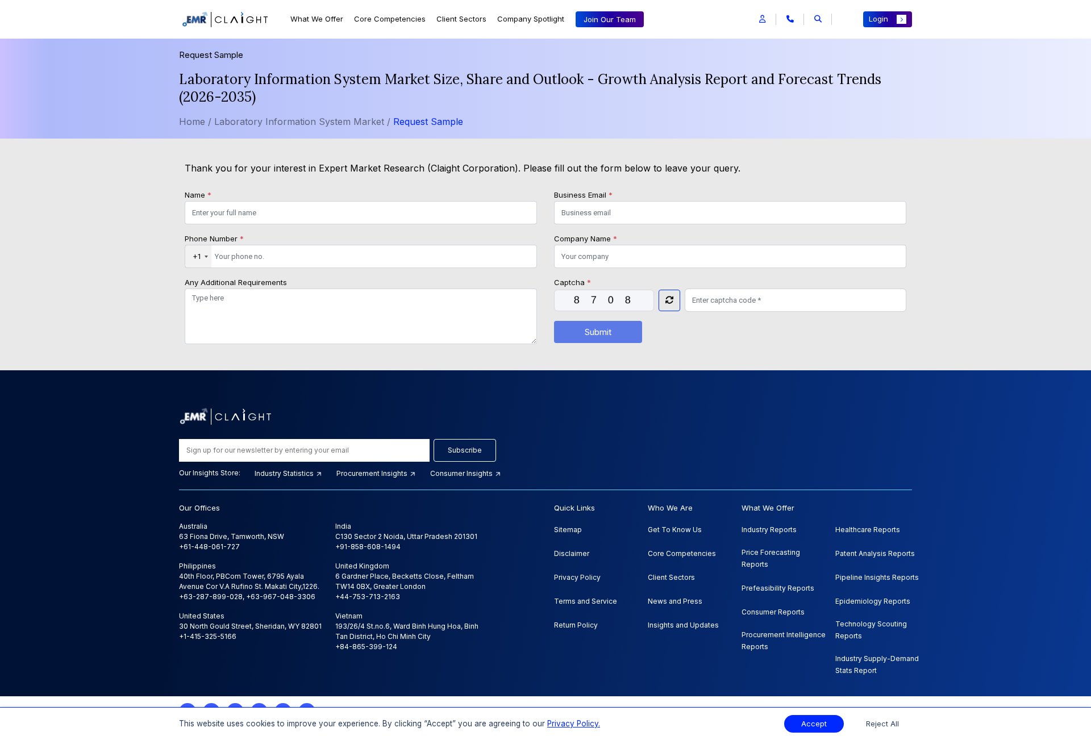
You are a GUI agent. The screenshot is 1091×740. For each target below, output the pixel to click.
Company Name (585, 238)
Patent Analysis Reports (875, 553)
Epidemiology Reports (872, 601)
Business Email (583, 194)
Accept (814, 724)
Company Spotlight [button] (530, 18)
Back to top (27, 696)
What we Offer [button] (316, 18)
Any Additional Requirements (236, 282)
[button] (762, 19)
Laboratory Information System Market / (303, 121)
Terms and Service (585, 601)
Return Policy (576, 625)
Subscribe (465, 450)
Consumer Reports (773, 612)
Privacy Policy (577, 577)
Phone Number (214, 238)
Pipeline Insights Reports (877, 577)
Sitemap (568, 529)
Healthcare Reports (867, 529)
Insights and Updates (683, 625)
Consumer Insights (462, 473)
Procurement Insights (372, 473)
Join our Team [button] (610, 19)
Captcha (572, 282)
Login (878, 18)
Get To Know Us (675, 529)
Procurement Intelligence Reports (784, 640)
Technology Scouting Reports (871, 630)
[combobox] (198, 256)
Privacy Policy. (573, 723)
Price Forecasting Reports (771, 558)
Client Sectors (461, 18)
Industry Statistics (285, 473)
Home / (195, 121)
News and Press (675, 601)
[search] (818, 19)
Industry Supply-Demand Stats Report (877, 664)
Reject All (882, 724)
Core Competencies (390, 18)
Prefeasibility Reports (778, 588)
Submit (598, 332)
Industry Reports (769, 529)
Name (198, 194)
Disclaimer (571, 553)
